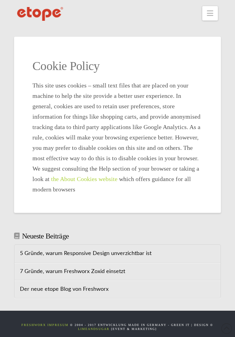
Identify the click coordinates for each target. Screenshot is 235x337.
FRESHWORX (33, 325)
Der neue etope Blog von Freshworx (64, 289)
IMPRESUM (58, 325)
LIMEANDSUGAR (94, 329)
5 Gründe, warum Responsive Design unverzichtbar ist (85, 253)
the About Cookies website (84, 179)
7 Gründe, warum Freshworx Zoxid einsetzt (72, 271)
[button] (210, 13)
